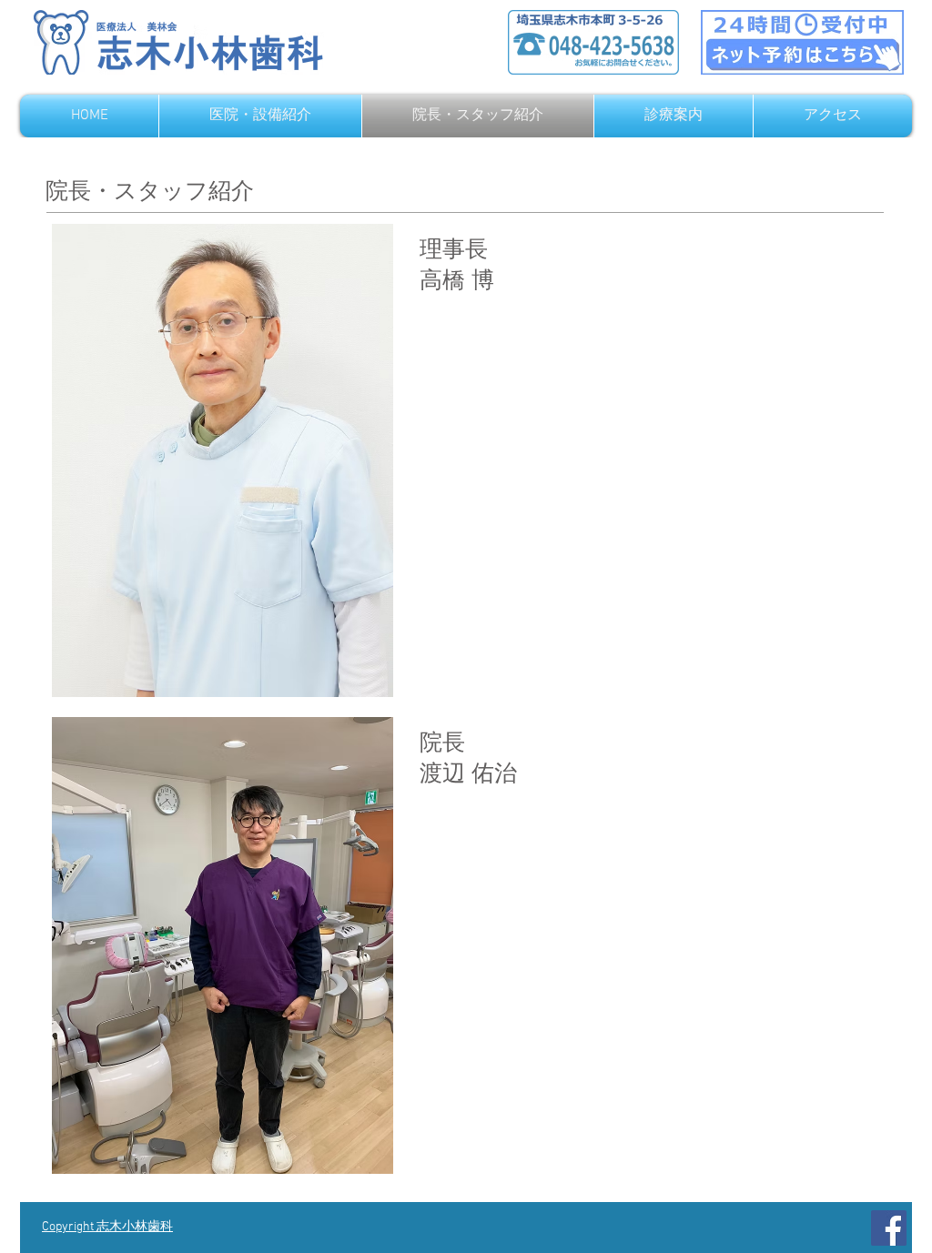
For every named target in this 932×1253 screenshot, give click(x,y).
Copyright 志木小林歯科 (107, 1227)
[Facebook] (889, 1228)
